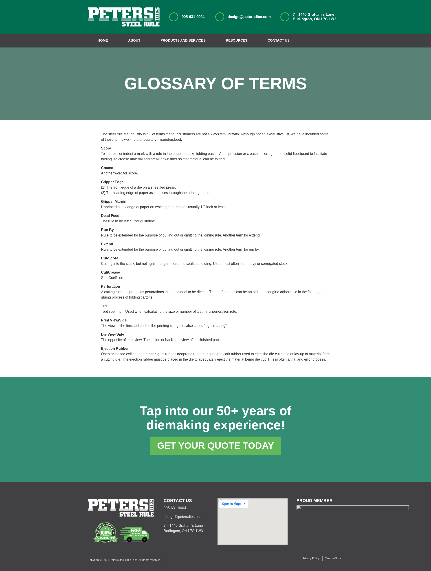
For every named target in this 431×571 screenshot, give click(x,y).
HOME (103, 40)
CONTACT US (279, 40)
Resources (236, 40)
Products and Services (183, 40)
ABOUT (134, 40)
